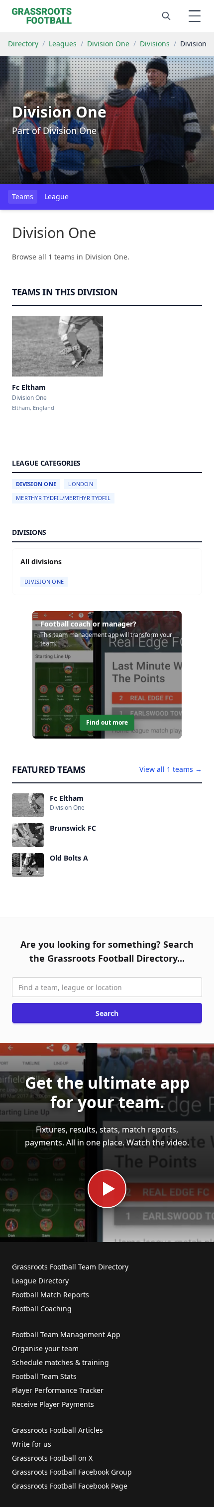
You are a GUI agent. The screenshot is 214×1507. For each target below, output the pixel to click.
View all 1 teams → (170, 769)
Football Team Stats (44, 1376)
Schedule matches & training (60, 1362)
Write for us (31, 1444)
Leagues (63, 43)
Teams (22, 196)
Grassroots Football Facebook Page (69, 1486)
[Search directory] (166, 16)
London (80, 484)
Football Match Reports (50, 1294)
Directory (23, 43)
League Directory (40, 1280)
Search (107, 1013)
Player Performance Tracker (58, 1390)
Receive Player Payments (53, 1404)
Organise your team (45, 1348)
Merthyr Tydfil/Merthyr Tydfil (63, 498)
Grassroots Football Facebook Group (72, 1472)
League (56, 196)
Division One (108, 43)
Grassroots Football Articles (57, 1430)
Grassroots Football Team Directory (70, 1266)
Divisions (155, 43)
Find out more (107, 722)
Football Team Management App (66, 1334)
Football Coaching (42, 1308)
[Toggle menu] (194, 15)
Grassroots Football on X (52, 1458)
